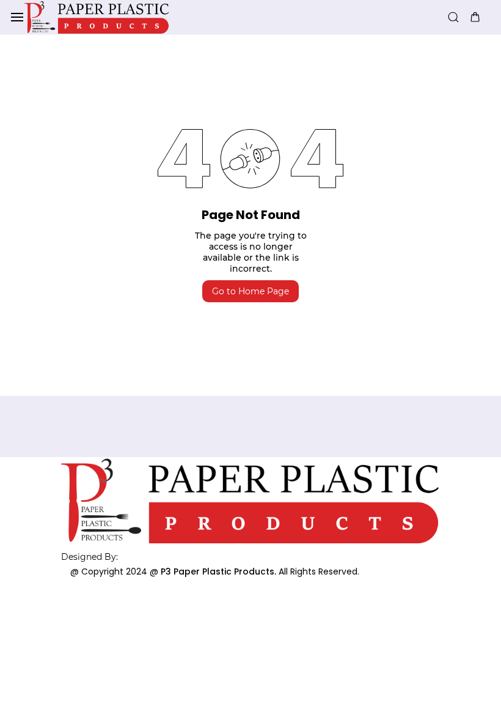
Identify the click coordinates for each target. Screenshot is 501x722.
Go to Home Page (250, 291)
